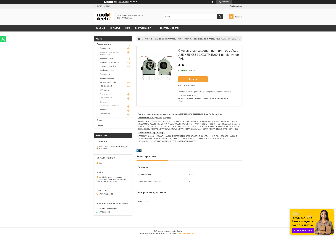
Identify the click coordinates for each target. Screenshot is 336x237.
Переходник (105, 74)
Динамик (103, 102)
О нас (127, 28)
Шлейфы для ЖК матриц (110, 62)
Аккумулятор (105, 94)
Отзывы (100, 125)
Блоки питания (106, 98)
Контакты (114, 28)
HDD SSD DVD (106, 86)
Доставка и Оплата (169, 28)
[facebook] (137, 151)
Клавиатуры (105, 48)
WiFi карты (104, 90)
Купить (193, 79)
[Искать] (220, 16)
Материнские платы (108, 82)
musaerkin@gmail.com (108, 208)
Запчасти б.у (105, 114)
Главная (100, 28)
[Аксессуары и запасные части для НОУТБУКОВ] (104, 21)
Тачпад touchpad (107, 78)
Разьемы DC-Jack (107, 58)
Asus (180, 39)
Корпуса (103, 110)
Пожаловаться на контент (186, 233)
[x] (140, 151)
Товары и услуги (143, 28)
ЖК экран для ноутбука (109, 106)
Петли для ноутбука (108, 66)
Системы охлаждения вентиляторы (160, 39)
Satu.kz (179, 231)
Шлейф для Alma (107, 70)
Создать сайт (123, 2)
